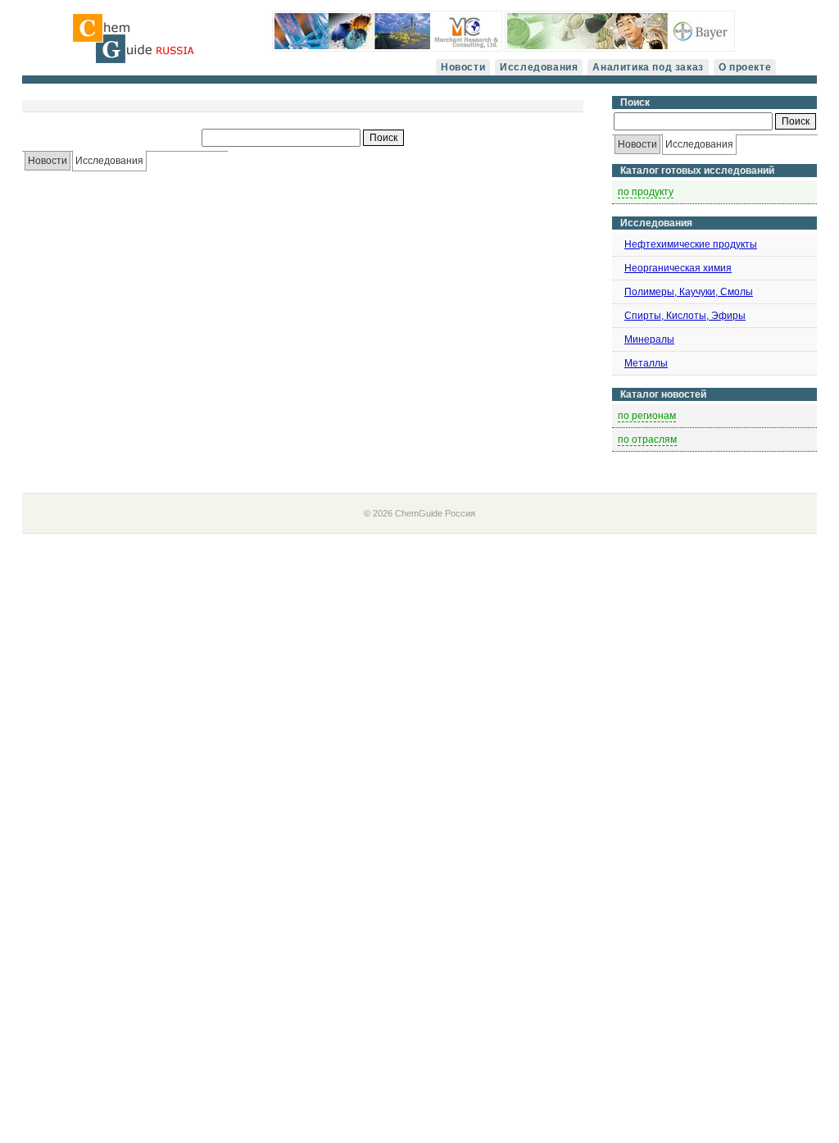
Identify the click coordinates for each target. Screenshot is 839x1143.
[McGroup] (387, 48)
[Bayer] (620, 48)
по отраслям (647, 439)
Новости (463, 67)
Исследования (539, 67)
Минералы (649, 339)
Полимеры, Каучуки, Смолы (688, 292)
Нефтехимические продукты (690, 244)
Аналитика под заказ (647, 67)
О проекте (745, 67)
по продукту (645, 192)
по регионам (647, 415)
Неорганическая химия (678, 268)
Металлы (646, 363)
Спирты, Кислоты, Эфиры (685, 315)
